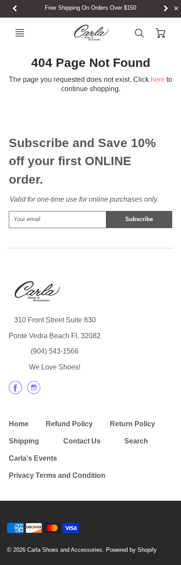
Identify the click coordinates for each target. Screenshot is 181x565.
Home (19, 424)
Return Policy (132, 424)
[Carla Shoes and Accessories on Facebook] (15, 391)
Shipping (24, 441)
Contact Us (82, 441)
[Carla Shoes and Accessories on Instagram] (33, 391)
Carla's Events (33, 458)
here (158, 79)
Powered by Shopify (131, 550)
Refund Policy (69, 424)
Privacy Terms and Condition (57, 475)
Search (136, 441)
